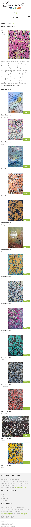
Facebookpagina (6, 514)
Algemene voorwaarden (7, 523)
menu (15, 17)
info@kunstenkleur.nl (21, 487)
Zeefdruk (4, 500)
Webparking (13, 526)
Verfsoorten (4, 498)
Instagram (24, 514)
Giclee (3, 496)
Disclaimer (4, 521)
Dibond (3, 494)
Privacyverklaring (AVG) (7, 524)
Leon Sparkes (6, 115)
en (14, 12)
